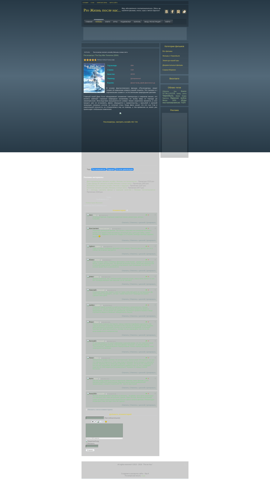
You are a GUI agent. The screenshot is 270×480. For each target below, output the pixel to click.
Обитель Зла (169, 91)
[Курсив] (95, 422)
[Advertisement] (135, 33)
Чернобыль (168, 96)
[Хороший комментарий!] (146, 215)
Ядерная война (178, 98)
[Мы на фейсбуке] (172, 13)
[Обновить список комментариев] (127, 210)
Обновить (91, 443)
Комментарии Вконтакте (94, 203)
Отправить (90, 450)
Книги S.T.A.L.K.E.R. (174, 92)
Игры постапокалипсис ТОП (174, 101)
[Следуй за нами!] (184, 13)
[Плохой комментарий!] (148, 215)
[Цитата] (100, 422)
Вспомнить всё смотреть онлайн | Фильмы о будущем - (116, 186)
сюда (143, 476)
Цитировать (151, 222)
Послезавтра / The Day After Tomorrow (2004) (101, 55)
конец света (181, 93)
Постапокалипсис (99, 169)
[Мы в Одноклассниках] (178, 13)
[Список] (103, 422)
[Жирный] (93, 422)
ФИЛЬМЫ (87, 52)
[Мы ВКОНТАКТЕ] (166, 13)
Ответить (125, 222)
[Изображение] (98, 422)
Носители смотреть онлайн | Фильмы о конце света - (115, 188)
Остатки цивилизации (124, 169)
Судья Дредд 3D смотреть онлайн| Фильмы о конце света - (118, 183)
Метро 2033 (169, 100)
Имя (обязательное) (112, 418)
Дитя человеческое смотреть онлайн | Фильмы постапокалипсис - (120, 181)
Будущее (110, 169)
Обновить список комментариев (100, 410)
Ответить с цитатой (137, 222)
